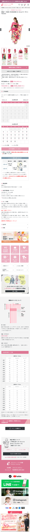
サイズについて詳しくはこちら (9, 197)
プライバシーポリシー (17, 467)
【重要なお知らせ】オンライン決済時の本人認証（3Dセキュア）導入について (15, 1)
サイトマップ (8, 469)
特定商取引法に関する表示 (18, 469)
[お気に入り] (19, 5)
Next (29, 29)
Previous (0, 29)
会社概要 (9, 467)
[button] (28, 512)
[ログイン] (22, 5)
